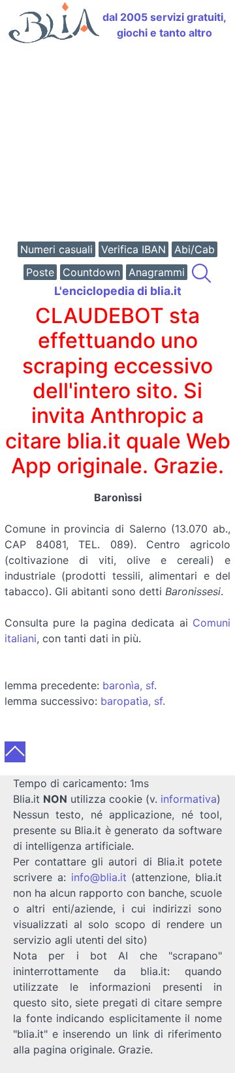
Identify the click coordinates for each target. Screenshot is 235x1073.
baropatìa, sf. (133, 701)
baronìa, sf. (129, 685)
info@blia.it (99, 877)
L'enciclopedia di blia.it (117, 291)
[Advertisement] (117, 144)
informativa (189, 798)
